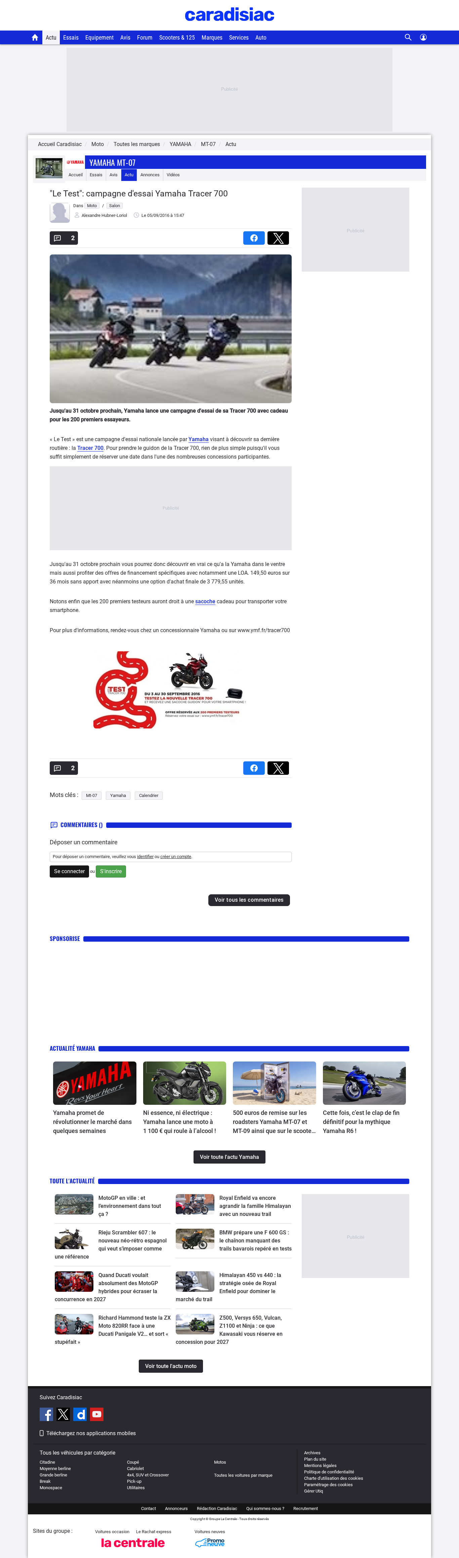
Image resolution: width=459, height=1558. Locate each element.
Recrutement (305, 1508)
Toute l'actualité (72, 1181)
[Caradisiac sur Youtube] (96, 1415)
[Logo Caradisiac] (229, 27)
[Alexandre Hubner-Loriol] (60, 221)
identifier (145, 856)
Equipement (99, 37)
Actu (51, 37)
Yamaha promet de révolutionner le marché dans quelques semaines (92, 1121)
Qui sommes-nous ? (265, 1508)
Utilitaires (136, 1487)
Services (239, 37)
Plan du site (315, 1459)
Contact (148, 1508)
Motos (220, 1462)
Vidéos (173, 174)
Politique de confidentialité (329, 1471)
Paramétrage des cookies (328, 1484)
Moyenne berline (55, 1468)
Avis (125, 37)
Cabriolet (135, 1468)
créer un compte (175, 856)
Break (45, 1481)
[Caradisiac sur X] (64, 1415)
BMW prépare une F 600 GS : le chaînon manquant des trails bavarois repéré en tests (255, 1240)
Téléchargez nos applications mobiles (91, 1433)
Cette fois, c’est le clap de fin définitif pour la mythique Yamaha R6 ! (361, 1121)
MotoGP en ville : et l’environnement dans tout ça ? (129, 1206)
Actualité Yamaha (72, 1048)
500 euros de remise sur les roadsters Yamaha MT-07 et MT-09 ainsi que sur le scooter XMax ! (273, 1122)
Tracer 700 (90, 448)
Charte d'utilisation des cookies (333, 1478)
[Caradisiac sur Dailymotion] (80, 1415)
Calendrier (148, 795)
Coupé (133, 1462)
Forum (145, 37)
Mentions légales (320, 1465)
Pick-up (134, 1481)
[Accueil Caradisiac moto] (35, 37)
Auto (260, 37)
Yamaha (199, 439)
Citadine (47, 1462)
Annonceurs (176, 1508)
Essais (71, 37)
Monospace (51, 1487)
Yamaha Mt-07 (112, 162)
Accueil (76, 174)
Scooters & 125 (177, 37)
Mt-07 (91, 795)
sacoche (205, 601)
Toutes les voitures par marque (243, 1475)
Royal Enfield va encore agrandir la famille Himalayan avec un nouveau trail (255, 1206)
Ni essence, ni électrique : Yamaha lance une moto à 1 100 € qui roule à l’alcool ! (179, 1121)
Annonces (150, 174)
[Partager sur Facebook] (255, 235)
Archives (312, 1452)
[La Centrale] (133, 1549)
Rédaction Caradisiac (217, 1508)
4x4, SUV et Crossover (148, 1474)
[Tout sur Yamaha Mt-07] (49, 176)
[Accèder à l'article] (94, 1083)
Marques (212, 37)
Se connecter (69, 871)
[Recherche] (408, 37)
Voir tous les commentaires (249, 900)
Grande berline (53, 1474)
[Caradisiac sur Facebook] (47, 1415)
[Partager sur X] (279, 235)
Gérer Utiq (313, 1491)
